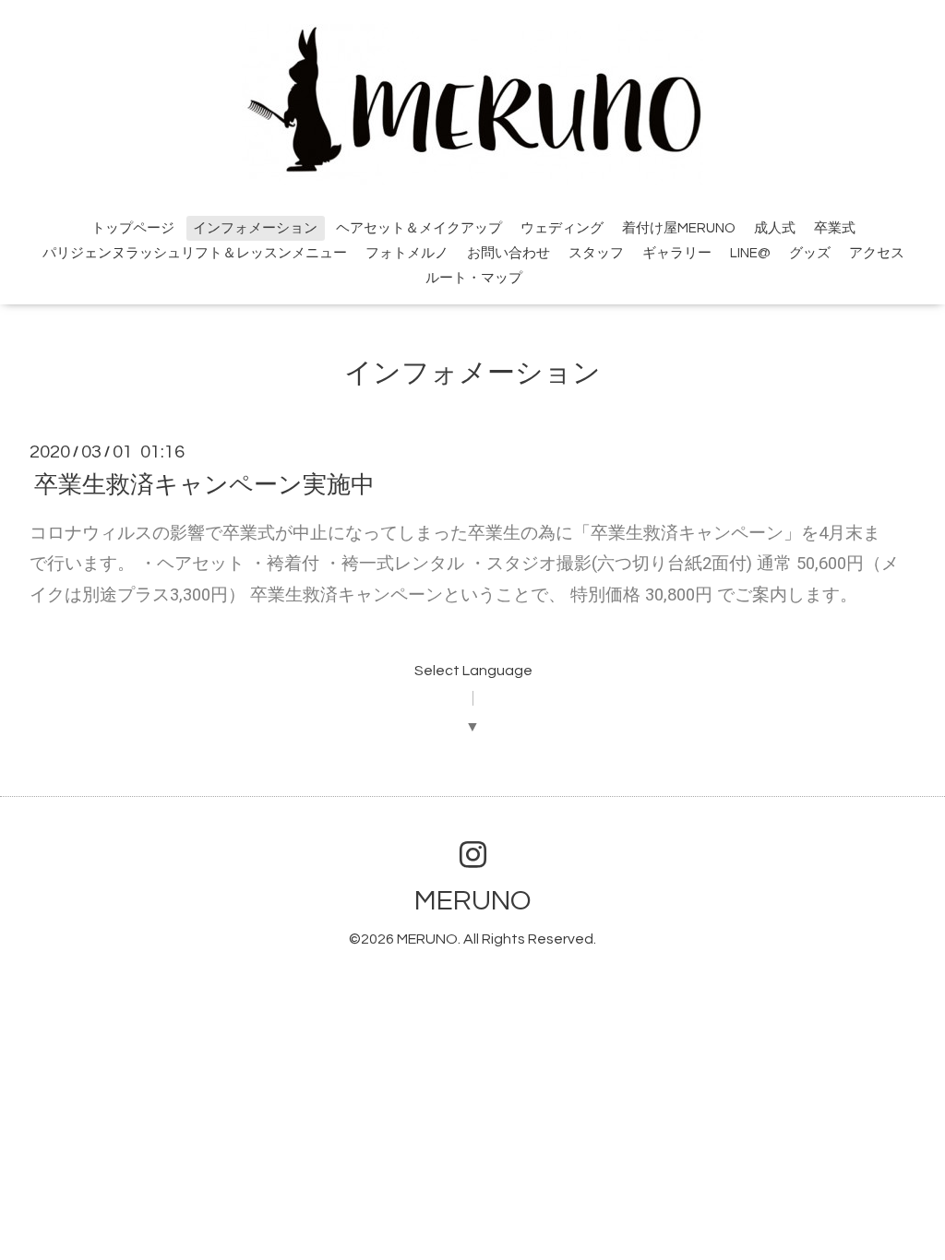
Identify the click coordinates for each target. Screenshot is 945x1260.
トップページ (132, 228)
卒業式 (834, 228)
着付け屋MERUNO (679, 228)
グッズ (810, 253)
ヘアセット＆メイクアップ (419, 228)
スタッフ (596, 253)
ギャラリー (677, 253)
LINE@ (750, 253)
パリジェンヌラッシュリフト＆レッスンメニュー (194, 253)
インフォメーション (255, 228)
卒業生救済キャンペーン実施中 (204, 484)
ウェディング (562, 228)
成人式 (774, 228)
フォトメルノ (407, 253)
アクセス (876, 253)
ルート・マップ (473, 278)
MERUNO (472, 900)
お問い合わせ (508, 253)
